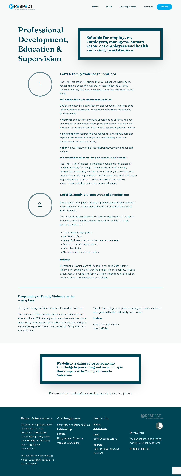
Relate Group (64, 429)
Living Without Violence (70, 438)
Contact (148, 7)
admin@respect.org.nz (88, 393)
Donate (164, 7)
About (109, 7)
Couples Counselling (68, 443)
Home (95, 7)
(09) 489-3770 (100, 429)
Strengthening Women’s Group (73, 425)
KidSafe (61, 434)
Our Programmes (128, 7)
